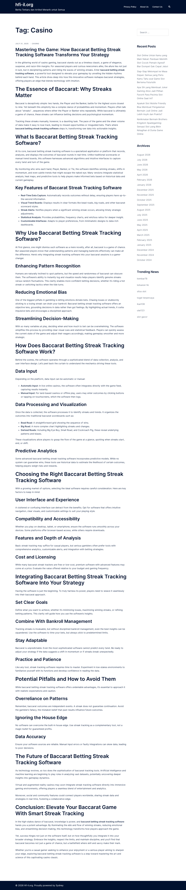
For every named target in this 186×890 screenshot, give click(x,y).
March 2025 (143, 235)
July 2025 (142, 214)
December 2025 (145, 189)
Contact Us (157, 7)
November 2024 (145, 255)
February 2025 (144, 240)
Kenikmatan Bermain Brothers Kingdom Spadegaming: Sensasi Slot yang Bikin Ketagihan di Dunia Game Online (152, 126)
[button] (169, 7)
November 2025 (145, 194)
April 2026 (142, 174)
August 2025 (143, 209)
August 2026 (143, 154)
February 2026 (144, 179)
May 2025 (142, 225)
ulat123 (140, 310)
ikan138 (141, 304)
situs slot (141, 291)
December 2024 (145, 250)
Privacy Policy (130, 7)
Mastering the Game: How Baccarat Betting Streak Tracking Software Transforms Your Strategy (68, 52)
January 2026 (144, 184)
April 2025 (142, 230)
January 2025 (144, 245)
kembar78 (142, 278)
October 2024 (144, 260)
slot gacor (142, 316)
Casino (35, 44)
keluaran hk (143, 285)
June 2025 (142, 219)
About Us (144, 7)
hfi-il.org (24, 4)
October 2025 (144, 200)
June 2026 (142, 164)
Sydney (59, 885)
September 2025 (145, 204)
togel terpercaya (145, 297)
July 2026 (142, 159)
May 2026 (142, 169)
